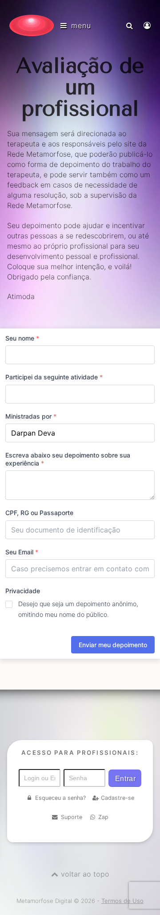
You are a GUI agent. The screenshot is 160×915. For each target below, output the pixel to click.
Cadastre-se (117, 797)
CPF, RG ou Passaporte (39, 512)
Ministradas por (30, 416)
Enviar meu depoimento (113, 645)
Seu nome (22, 338)
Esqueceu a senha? (60, 797)
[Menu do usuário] (148, 25)
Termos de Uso (122, 900)
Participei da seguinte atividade (54, 377)
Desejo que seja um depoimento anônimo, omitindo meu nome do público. (78, 609)
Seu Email (21, 552)
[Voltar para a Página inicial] (31, 25)
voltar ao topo (85, 873)
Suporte (71, 817)
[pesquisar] (130, 25)
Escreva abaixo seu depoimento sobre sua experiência (67, 459)
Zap (103, 817)
